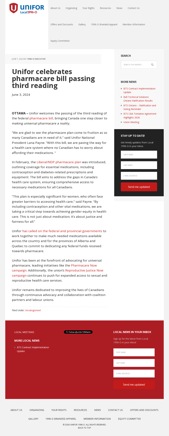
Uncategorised (33, 310)
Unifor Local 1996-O (26, 8)
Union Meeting (131, 122)
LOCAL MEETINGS (24, 332)
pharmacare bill (41, 118)
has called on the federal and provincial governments (62, 231)
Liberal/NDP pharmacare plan (59, 162)
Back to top (84, 427)
